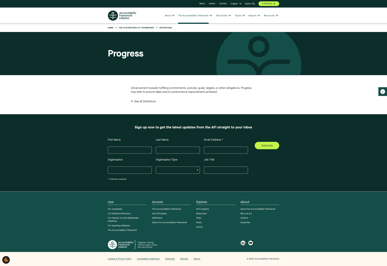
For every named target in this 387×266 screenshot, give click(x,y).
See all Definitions (145, 101)
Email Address (213, 140)
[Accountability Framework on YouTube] (250, 244)
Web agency (232, 258)
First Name (114, 140)
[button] (6, 259)
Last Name (162, 140)
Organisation (115, 159)
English (234, 3)
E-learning (267, 3)
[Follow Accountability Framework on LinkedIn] (243, 243)
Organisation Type (166, 159)
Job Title (209, 159)
